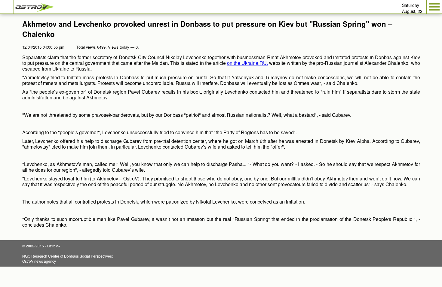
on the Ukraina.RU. (247, 62)
